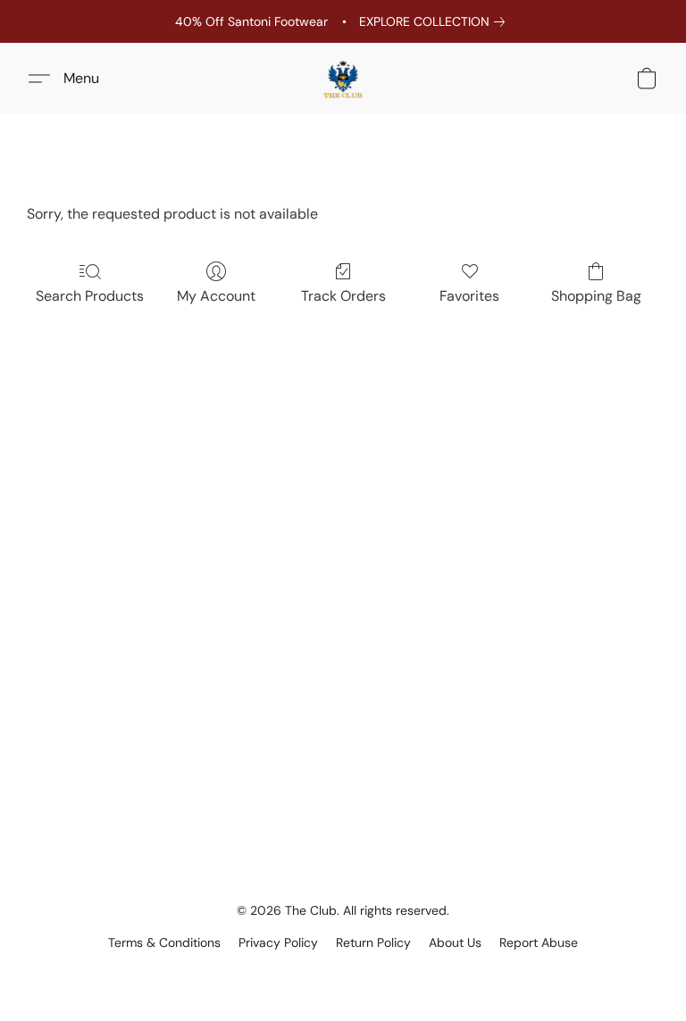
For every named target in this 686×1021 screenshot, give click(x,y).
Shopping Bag (596, 295)
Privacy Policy (278, 942)
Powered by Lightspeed (343, 973)
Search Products (90, 295)
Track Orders (343, 295)
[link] (435, 21)
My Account (216, 295)
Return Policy (373, 942)
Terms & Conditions (164, 942)
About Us (455, 942)
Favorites (469, 295)
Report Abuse (538, 942)
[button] (343, 78)
